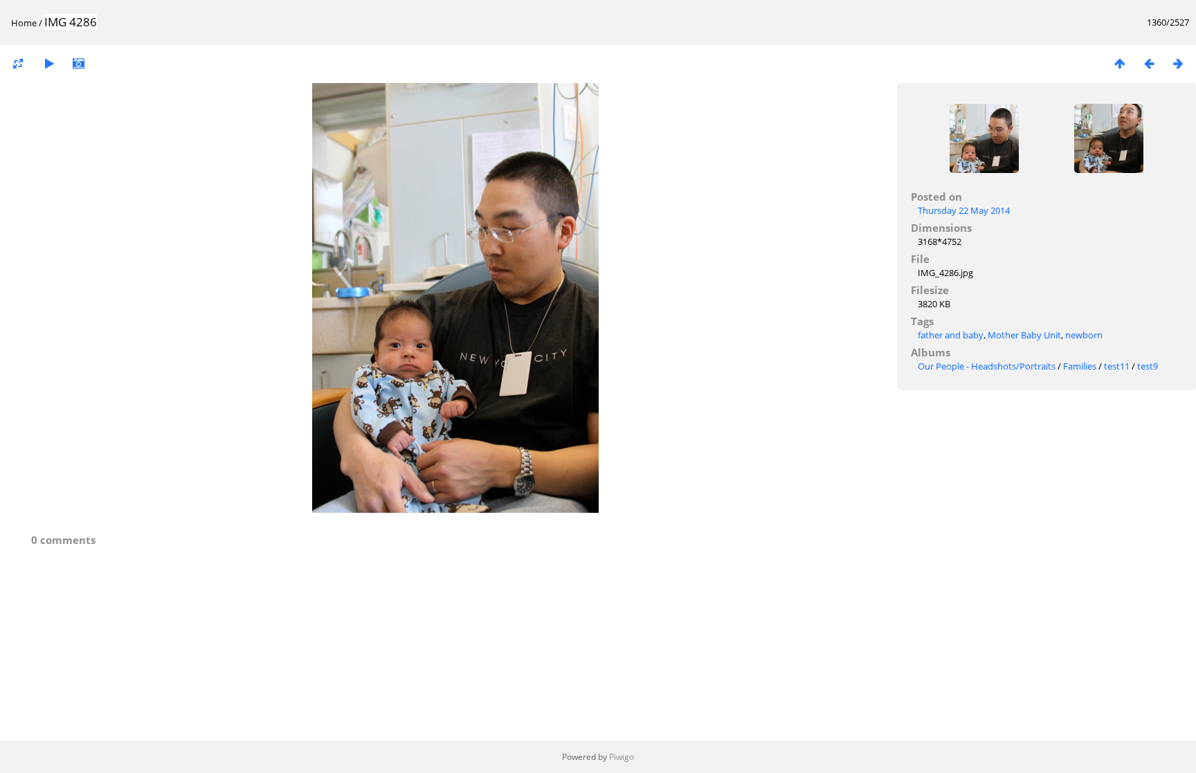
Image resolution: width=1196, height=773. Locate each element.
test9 (1147, 366)
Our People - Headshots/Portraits (986, 366)
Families (1079, 366)
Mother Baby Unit (1024, 335)
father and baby (951, 335)
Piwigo (621, 757)
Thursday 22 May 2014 (964, 210)
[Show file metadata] (78, 63)
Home (24, 23)
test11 (1117, 366)
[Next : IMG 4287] (1178, 63)
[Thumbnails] (1119, 63)
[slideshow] (49, 63)
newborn (1084, 335)
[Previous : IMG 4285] (1148, 63)
